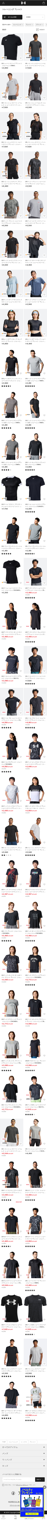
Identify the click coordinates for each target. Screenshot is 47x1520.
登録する (39, 1479)
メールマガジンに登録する (11, 1474)
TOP (4, 1442)
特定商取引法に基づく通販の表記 (18, 1502)
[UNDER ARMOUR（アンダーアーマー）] (23, 3)
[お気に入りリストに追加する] (20, 58)
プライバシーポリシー (22, 1485)
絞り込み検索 (12, 17)
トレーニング (13, 1442)
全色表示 (42, 29)
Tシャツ (33, 1442)
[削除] (22, 24)
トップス (24, 1442)
